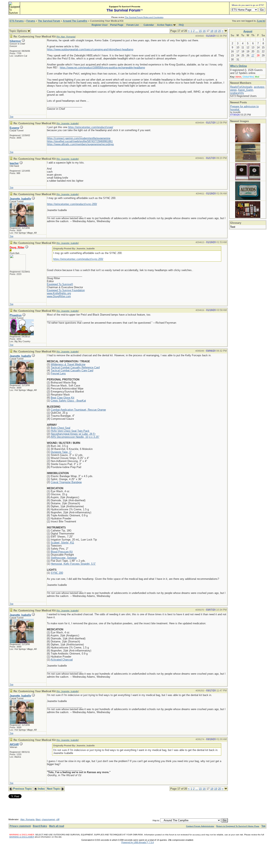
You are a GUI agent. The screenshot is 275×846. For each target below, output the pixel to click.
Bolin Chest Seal (60, 427)
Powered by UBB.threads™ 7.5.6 (137, 842)
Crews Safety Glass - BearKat (68, 400)
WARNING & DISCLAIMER (21, 837)
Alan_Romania (27, 819)
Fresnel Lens (58, 373)
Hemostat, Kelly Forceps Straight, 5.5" (73, 563)
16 (204, 30)
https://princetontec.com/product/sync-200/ (72, 204)
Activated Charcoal (62, 659)
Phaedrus (16, 315)
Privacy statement (20, 826)
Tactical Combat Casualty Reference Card (75, 367)
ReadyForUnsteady (241, 86)
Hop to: (156, 820)
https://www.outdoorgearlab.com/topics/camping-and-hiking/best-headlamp (90, 49)
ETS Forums (17, 21)
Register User (100, 25)
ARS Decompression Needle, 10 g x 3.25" (75, 436)
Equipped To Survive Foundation (66, 290)
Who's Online (238, 65)
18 (211, 30)
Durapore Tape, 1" (61, 452)
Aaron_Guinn (245, 89)
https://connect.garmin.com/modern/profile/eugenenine (78, 138)
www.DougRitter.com (59, 296)
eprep (233, 89)
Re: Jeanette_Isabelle (67, 123)
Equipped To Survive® (60, 284)
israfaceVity (237, 92)
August (247, 31)
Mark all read (56, 826)
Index (41, 788)
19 (215, 30)
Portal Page (116, 25)
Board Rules (40, 826)
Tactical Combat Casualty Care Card (72, 370)
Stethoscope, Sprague (64, 557)
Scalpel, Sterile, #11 (62, 542)
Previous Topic (22, 788)
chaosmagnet (48, 819)
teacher (14, 163)
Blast (38, 819)
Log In (261, 21)
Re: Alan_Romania (66, 36)
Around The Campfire (75, 21)
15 (200, 30)
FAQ (181, 25)
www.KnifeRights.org (59, 293)
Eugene (14, 127)
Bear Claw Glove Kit (62, 397)
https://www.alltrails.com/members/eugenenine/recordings (80, 144)
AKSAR (14, 744)
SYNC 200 (57, 572)
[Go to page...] (225, 31)
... (196, 30)
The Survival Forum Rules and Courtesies (144, 17)
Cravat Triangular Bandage (66, 482)
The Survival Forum (49, 21)
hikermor (15, 40)
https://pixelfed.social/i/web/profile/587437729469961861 (80, 141)
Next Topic (54, 788)
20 (219, 30)
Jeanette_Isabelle (20, 198)
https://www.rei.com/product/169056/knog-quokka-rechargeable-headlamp (102, 67)
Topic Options (18, 30)
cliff (57, 819)
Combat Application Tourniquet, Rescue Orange (78, 409)
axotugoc (259, 86)
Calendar (149, 25)
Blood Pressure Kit (62, 551)
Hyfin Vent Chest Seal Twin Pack (70, 430)
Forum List (132, 25)
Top (11, 116)
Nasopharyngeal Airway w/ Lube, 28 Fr (73, 433)
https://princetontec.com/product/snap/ (90, 127)
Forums (30, 21)
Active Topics (165, 25)
